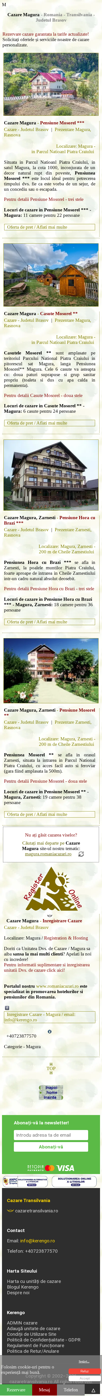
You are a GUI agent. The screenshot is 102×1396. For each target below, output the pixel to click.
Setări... (84, 1361)
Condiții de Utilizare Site (31, 1334)
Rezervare (16, 1389)
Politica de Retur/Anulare (33, 1351)
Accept (85, 1378)
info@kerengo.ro (37, 1241)
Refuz (84, 1371)
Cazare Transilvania (28, 1200)
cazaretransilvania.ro (36, 1211)
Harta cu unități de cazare (34, 1281)
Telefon (71, 1389)
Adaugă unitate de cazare (33, 1328)
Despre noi (18, 1292)
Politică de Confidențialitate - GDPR (43, 1340)
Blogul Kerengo (23, 1287)
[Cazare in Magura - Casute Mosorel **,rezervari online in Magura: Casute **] (51, 274)
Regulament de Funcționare (35, 1345)
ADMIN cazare (22, 1323)
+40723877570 (21, 1036)
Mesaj (44, 1389)
